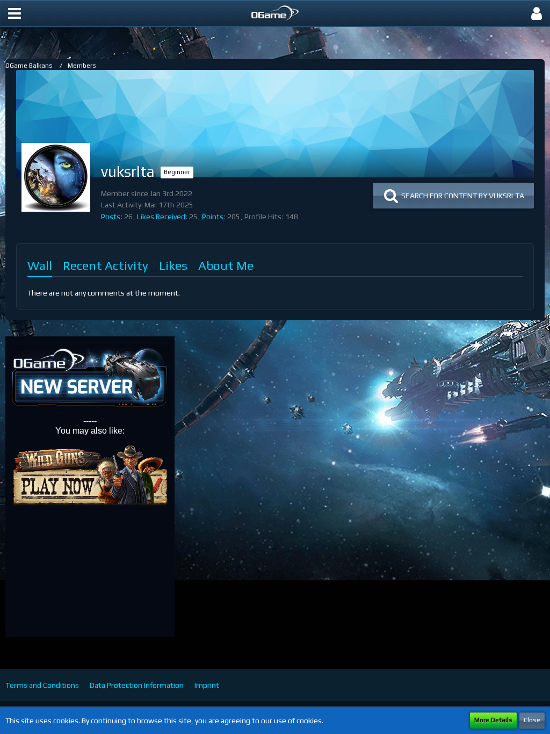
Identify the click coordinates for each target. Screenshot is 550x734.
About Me (226, 265)
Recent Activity (105, 265)
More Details (493, 720)
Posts (110, 216)
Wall (39, 265)
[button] (14, 13)
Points (212, 216)
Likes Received (161, 216)
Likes (173, 265)
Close (532, 720)
